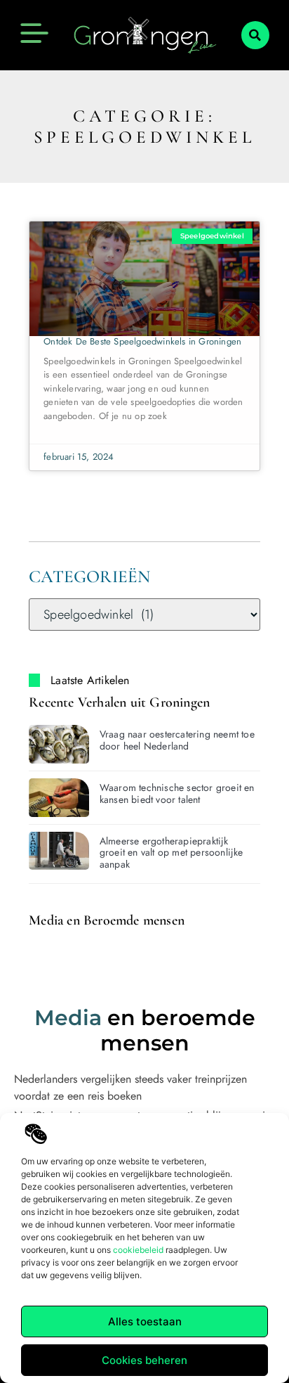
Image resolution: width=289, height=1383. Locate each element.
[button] (255, 35)
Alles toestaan (145, 1321)
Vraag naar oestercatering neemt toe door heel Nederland (177, 740)
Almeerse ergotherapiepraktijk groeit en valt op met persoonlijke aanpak (171, 853)
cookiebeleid (138, 1249)
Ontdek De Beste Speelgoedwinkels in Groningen (142, 341)
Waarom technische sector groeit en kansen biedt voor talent (177, 793)
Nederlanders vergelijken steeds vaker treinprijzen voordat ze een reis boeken (130, 1087)
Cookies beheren (144, 1360)
